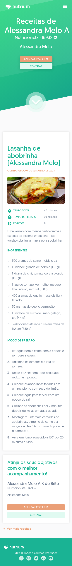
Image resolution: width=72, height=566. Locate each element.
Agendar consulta (36, 59)
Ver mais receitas (19, 529)
